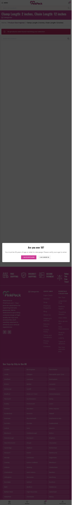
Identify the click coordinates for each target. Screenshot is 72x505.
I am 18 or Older (28, 257)
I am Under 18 (44, 257)
